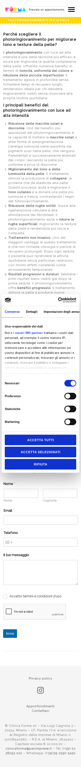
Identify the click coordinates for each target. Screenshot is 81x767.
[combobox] (8, 542)
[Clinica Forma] (15, 9)
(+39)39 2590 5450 (60, 753)
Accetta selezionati (40, 452)
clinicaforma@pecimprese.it (29, 748)
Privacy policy (40, 678)
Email (9, 511)
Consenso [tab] (12, 311)
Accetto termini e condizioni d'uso (35, 596)
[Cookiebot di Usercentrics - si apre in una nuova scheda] (58, 300)
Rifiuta (40, 464)
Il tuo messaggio (16, 555)
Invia (10, 633)
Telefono (11, 533)
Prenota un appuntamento (46, 9)
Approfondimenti (40, 706)
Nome (8, 500)
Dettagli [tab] (31, 311)
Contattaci (40, 711)
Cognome (49, 500)
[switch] (70, 396)
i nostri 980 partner (28, 333)
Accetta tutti (40, 440)
